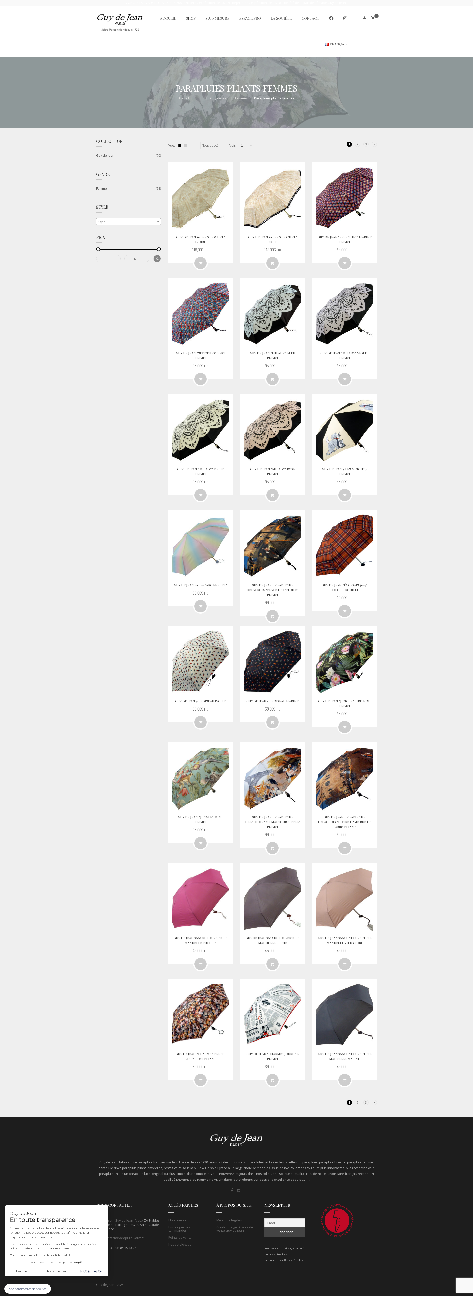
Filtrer (157, 258)
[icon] (232, 1190)
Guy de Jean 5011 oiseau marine (272, 701)
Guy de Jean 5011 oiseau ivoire (200, 701)
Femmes (241, 98)
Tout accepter (91, 1271)
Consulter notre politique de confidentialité (40, 1255)
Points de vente (180, 1237)
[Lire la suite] (200, 263)
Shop (199, 98)
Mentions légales (229, 1220)
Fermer (22, 1271)
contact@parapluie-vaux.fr (124, 1238)
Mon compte (177, 1220)
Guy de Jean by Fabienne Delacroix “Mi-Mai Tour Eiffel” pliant (272, 822)
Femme (101, 188)
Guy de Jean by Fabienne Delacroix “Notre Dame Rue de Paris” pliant (344, 822)
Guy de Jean (219, 98)
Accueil (184, 98)
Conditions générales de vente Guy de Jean (234, 1228)
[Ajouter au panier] (344, 495)
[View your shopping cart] (372, 17)
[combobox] (128, 221)
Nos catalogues (179, 1244)
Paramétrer (56, 1271)
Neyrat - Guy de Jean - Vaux (122, 1220)
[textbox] (128, 221)
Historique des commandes (179, 1228)
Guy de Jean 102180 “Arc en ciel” (200, 585)
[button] (27, 1289)
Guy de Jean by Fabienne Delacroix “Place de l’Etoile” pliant (273, 590)
